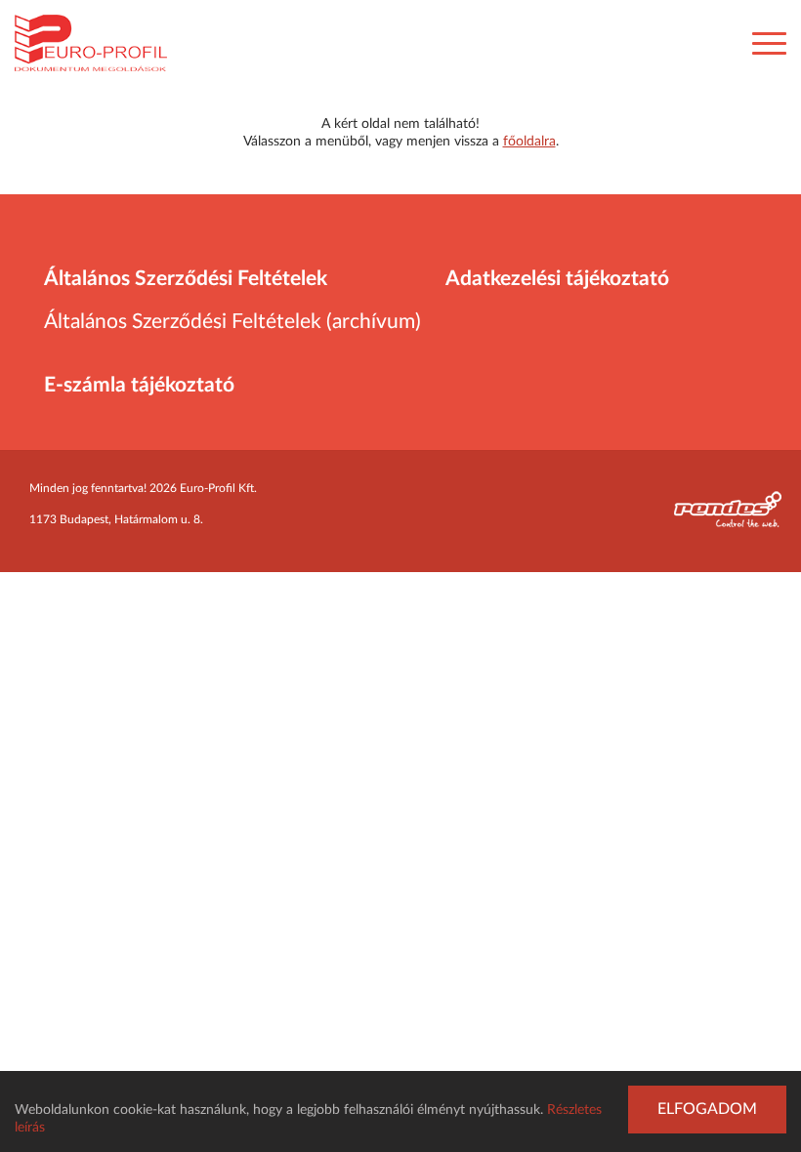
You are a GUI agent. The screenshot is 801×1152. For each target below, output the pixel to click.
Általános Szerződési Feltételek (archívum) (232, 321)
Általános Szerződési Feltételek (185, 278)
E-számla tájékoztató (139, 385)
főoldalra (529, 141)
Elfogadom (707, 1109)
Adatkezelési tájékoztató (557, 278)
